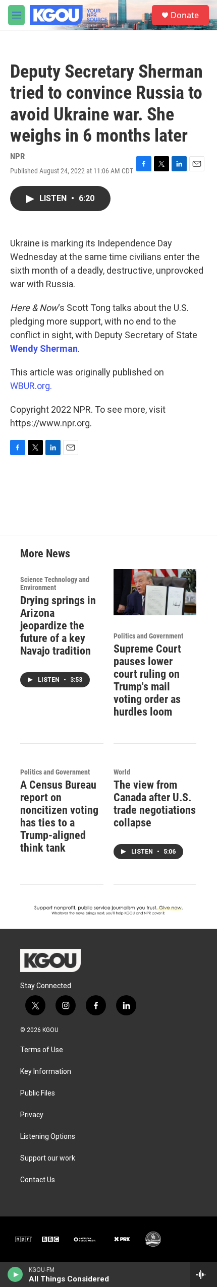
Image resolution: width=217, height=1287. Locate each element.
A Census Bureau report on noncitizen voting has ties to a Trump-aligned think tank (59, 816)
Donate (185, 15)
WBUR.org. (31, 385)
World (122, 772)
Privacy (31, 1115)
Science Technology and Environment (54, 583)
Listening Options (47, 1136)
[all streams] (203, 1274)
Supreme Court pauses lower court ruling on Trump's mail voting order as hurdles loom (147, 680)
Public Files (37, 1093)
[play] (15, 1274)
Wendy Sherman (44, 348)
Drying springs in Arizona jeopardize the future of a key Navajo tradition (58, 625)
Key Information (45, 1071)
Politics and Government (148, 636)
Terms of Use (41, 1050)
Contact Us (37, 1180)
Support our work (47, 1158)
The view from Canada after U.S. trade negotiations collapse (155, 804)
